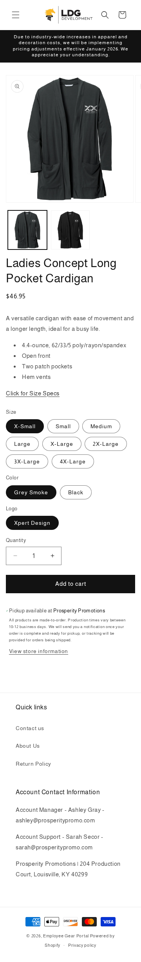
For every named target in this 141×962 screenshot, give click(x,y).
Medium (101, 426)
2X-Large (106, 444)
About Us (28, 746)
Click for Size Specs (33, 393)
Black (75, 492)
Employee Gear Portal (66, 935)
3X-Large (27, 461)
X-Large (62, 444)
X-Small (25, 426)
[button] (15, 14)
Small (63, 426)
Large (22, 444)
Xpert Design (32, 523)
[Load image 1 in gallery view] (27, 229)
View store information (38, 651)
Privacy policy (82, 945)
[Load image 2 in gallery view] (70, 229)
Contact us (30, 728)
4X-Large (73, 461)
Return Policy (33, 764)
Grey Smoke (31, 492)
